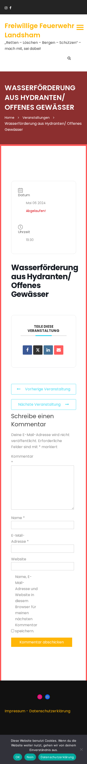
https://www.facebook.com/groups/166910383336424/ (10, 8)
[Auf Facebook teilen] (27, 350)
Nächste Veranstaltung (39, 404)
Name (18, 517)
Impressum (15, 711)
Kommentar (22, 459)
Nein (30, 757)
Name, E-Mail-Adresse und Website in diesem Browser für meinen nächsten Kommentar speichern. (26, 604)
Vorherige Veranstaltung (47, 389)
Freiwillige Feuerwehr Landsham (39, 30)
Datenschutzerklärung (49, 711)
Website (18, 559)
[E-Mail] (58, 350)
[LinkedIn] (48, 350)
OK (18, 757)
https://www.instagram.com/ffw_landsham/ (6, 8)
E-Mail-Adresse (20, 538)
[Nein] (81, 749)
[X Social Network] (37, 350)
